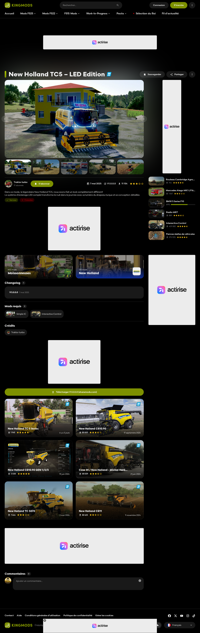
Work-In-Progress (96, 13)
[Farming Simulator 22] (109, 74)
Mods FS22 (48, 13)
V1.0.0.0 (19, 292)
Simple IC (21, 314)
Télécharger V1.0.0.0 (76, 392)
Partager (179, 74)
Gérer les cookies (104, 615)
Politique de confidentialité (77, 615)
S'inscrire (179, 5)
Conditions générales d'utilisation (42, 615)
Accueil (9, 13)
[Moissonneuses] (64, 272)
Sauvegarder (154, 74)
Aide (19, 615)
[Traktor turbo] (8, 183)
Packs (120, 13)
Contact (9, 615)
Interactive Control (51, 314)
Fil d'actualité (170, 13)
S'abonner (44, 183)
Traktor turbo (21, 182)
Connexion (159, 5)
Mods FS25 (26, 13)
